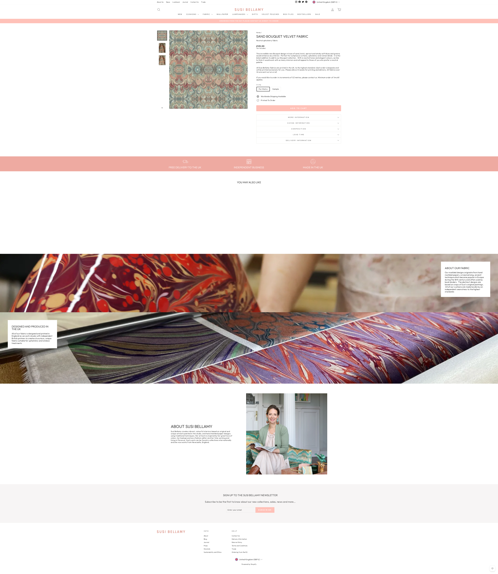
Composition (298, 129)
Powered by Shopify (249, 564)
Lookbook (176, 2)
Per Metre (263, 89)
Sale (317, 14)
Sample (275, 89)
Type (258, 85)
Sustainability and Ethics (213, 552)
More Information (298, 117)
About (206, 536)
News (168, 2)
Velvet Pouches (270, 14)
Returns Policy (237, 542)
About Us (160, 2)
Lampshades (239, 14)
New (180, 14)
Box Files (288, 14)
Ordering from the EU (240, 552)
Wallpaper (222, 14)
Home (258, 32)
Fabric (207, 14)
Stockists (207, 549)
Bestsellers (304, 14)
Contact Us (195, 2)
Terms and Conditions (239, 546)
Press (206, 546)
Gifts (255, 14)
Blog (205, 539)
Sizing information (298, 123)
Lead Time (298, 134)
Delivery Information (298, 140)
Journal (185, 2)
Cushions (191, 14)
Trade (203, 2)
